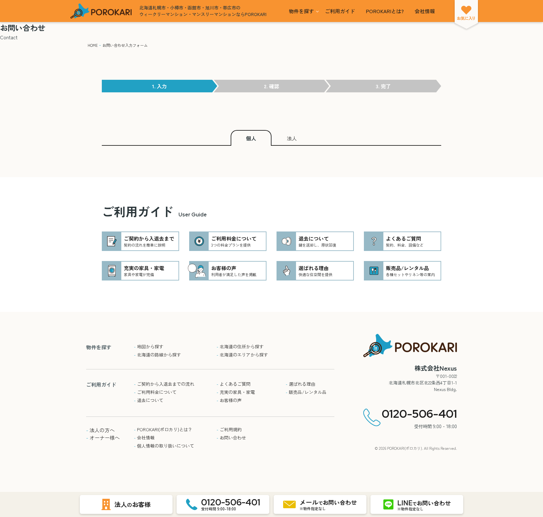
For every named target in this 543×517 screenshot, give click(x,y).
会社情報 (425, 11)
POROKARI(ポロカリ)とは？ (163, 429)
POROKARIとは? (385, 11)
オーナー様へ (103, 437)
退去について (148, 400)
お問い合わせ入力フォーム (125, 45)
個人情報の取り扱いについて (164, 446)
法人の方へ (100, 430)
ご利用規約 (229, 429)
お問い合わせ (231, 437)
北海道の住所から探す (240, 346)
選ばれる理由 (300, 384)
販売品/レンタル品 (306, 392)
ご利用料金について (155, 392)
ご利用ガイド (340, 11)
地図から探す (148, 346)
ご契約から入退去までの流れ (164, 384)
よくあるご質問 (233, 384)
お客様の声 (229, 400)
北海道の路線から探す (157, 354)
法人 (292, 138)
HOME (93, 45)
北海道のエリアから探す (242, 354)
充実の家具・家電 (236, 392)
